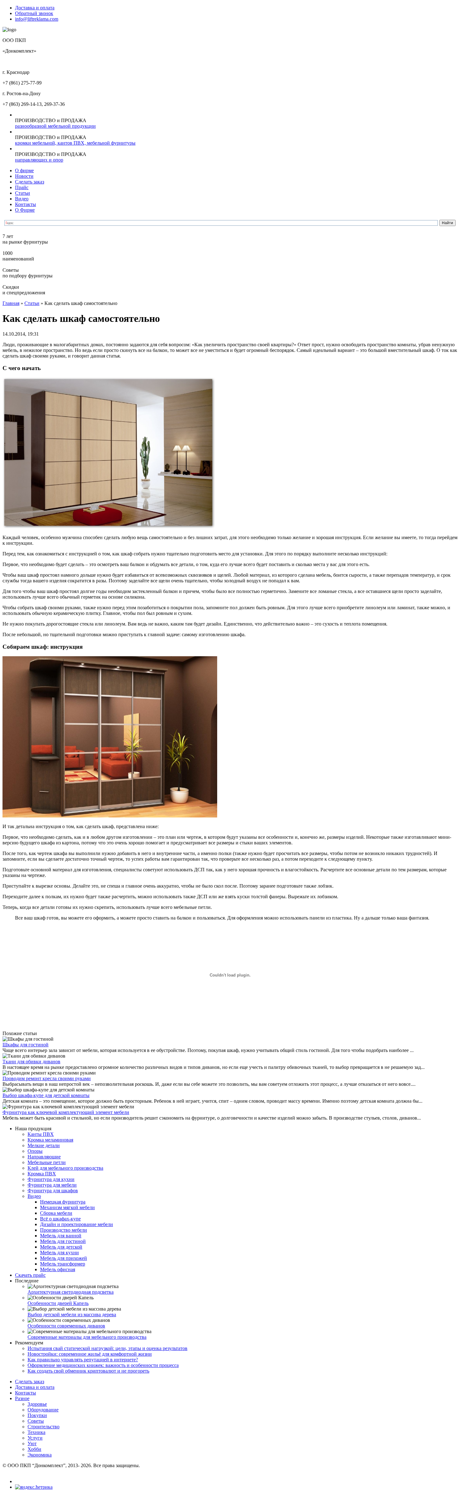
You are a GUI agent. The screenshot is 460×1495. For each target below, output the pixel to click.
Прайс (21, 187)
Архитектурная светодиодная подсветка (71, 1292)
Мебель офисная (57, 1269)
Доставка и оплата (34, 7)
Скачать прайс (30, 1275)
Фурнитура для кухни (51, 1179)
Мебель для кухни (59, 1252)
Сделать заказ (29, 181)
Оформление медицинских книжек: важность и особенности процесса (103, 1365)
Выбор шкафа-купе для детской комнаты (46, 1095)
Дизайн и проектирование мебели (76, 1224)
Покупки (37, 1415)
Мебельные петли (47, 1162)
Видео (21, 198)
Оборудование (43, 1409)
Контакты (25, 204)
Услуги (35, 1438)
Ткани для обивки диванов (31, 1061)
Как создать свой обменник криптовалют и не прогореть (88, 1371)
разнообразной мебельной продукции (55, 126)
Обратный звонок (34, 13)
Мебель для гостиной (63, 1241)
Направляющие (44, 1156)
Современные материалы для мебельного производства (87, 1337)
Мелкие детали (44, 1145)
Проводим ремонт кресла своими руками (47, 1078)
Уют (32, 1443)
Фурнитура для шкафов (53, 1190)
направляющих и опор (39, 159)
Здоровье (37, 1404)
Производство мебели (63, 1230)
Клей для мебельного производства (65, 1168)
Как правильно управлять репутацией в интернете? (83, 1359)
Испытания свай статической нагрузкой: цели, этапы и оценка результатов (107, 1348)
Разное (22, 1398)
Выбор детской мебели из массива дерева (72, 1314)
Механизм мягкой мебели (67, 1207)
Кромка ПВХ (42, 1173)
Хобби (34, 1449)
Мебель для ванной (60, 1235)
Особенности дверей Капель (58, 1303)
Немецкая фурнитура (62, 1201)
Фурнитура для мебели (52, 1185)
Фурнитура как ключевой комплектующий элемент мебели (66, 1112)
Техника (36, 1432)
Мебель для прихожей (63, 1258)
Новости (24, 176)
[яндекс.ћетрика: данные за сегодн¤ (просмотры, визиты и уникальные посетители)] (34, 1487)
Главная (11, 303)
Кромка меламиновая (50, 1139)
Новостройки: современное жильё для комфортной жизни (90, 1354)
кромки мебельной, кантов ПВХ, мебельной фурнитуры (75, 143)
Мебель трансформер (62, 1263)
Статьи (22, 193)
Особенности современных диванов (66, 1325)
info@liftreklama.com (36, 19)
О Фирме (25, 210)
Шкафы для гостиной (26, 1044)
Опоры (35, 1151)
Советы (36, 1421)
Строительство (43, 1426)
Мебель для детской (61, 1247)
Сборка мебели (56, 1213)
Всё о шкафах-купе (60, 1218)
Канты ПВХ (41, 1134)
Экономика (40, 1454)
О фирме (24, 170)
